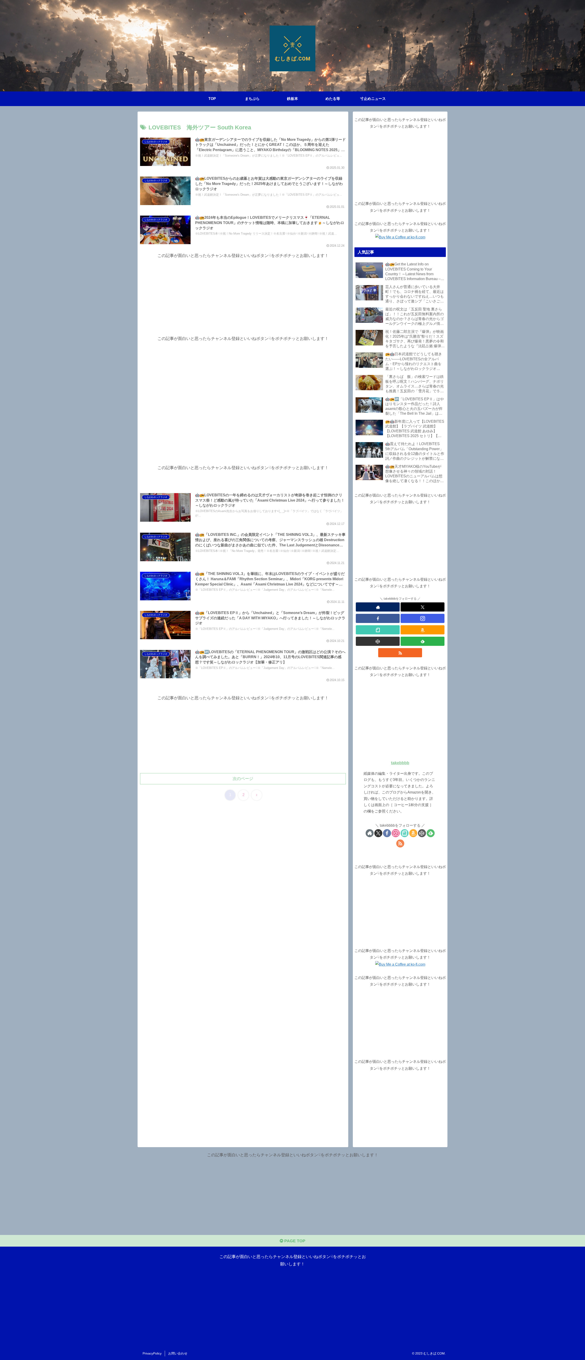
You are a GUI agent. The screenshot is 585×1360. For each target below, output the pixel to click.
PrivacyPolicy (152, 1353)
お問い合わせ (177, 1353)
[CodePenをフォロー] (378, 641)
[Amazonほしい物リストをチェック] (422, 629)
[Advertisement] (243, 291)
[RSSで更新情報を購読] (400, 652)
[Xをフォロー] (422, 607)
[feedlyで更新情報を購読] (422, 641)
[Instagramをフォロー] (422, 618)
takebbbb (400, 763)
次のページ (243, 778)
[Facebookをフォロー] (378, 618)
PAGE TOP (294, 1241)
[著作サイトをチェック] (378, 607)
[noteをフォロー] (378, 629)
